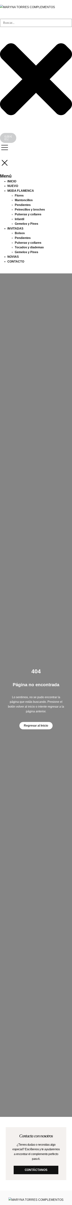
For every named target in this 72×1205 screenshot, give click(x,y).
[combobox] (36, 23)
